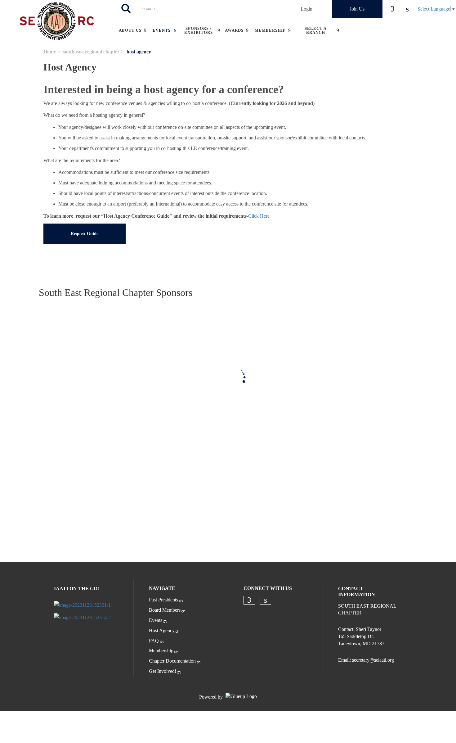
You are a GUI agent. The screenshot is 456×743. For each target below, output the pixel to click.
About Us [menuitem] (130, 30)
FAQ (154, 640)
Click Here (259, 216)
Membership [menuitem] (270, 30)
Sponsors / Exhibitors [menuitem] (198, 30)
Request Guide (84, 233)
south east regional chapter (91, 51)
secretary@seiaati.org (373, 660)
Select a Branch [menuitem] (316, 30)
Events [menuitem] (162, 30)
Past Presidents (163, 599)
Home (49, 51)
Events (155, 620)
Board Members (165, 610)
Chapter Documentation (172, 661)
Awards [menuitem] (234, 30)
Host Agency (162, 630)
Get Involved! (162, 671)
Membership (161, 650)
